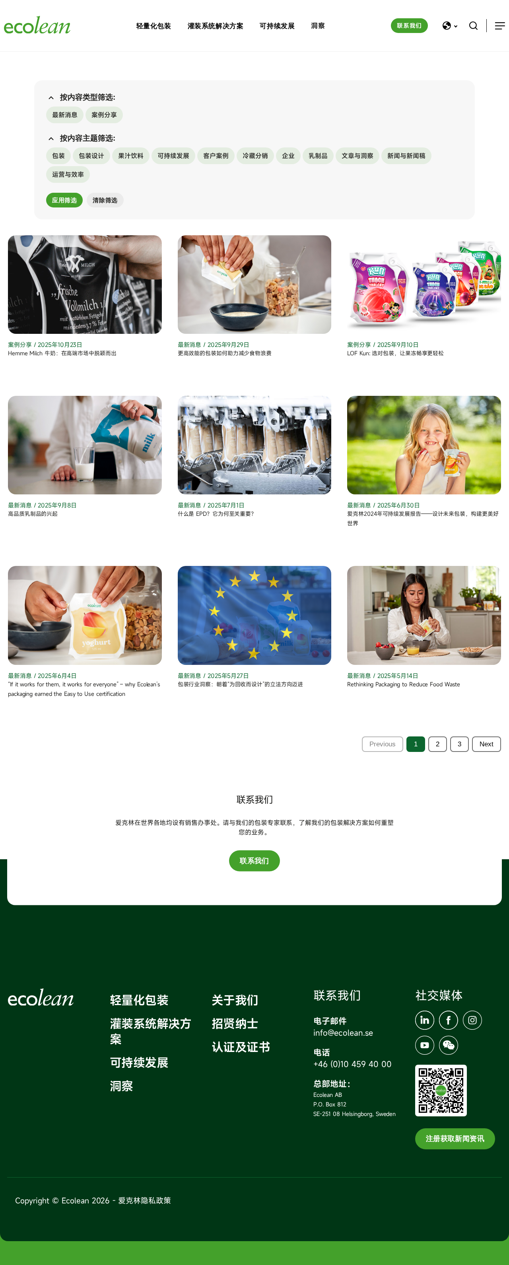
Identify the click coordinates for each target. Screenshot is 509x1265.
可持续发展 (277, 26)
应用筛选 (64, 200)
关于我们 (235, 1000)
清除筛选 (105, 200)
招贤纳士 (235, 1023)
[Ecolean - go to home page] (37, 25)
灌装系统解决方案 (216, 26)
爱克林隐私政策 (144, 1200)
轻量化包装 (153, 26)
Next (486, 744)
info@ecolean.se (343, 1032)
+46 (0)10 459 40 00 (352, 1064)
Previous (382, 744)
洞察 (318, 25)
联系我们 (409, 25)
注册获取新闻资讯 (455, 1139)
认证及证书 (241, 1047)
